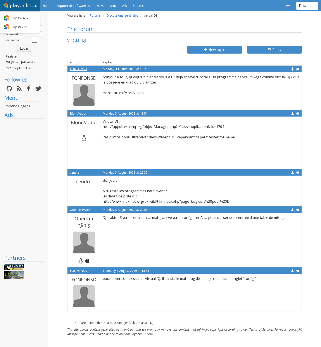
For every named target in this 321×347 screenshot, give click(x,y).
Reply (276, 49)
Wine (113, 5)
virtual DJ (147, 323)
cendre (74, 172)
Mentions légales (17, 106)
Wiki (125, 5)
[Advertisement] (23, 186)
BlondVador (78, 113)
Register (11, 56)
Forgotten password (20, 61)
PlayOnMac (19, 27)
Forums (138, 5)
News (100, 5)
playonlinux (23, 6)
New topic (216, 49)
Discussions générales (122, 15)
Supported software (71, 5)
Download (307, 5)
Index (98, 323)
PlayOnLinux (19, 18)
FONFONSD (78, 69)
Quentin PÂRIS (80, 210)
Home (46, 5)
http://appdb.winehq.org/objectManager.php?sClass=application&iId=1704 (163, 126)
